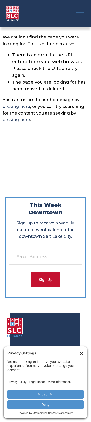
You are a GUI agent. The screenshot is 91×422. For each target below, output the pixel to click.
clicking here (16, 106)
